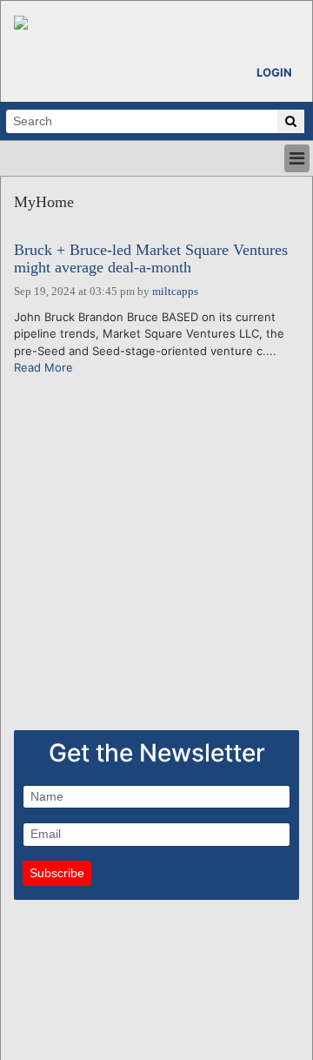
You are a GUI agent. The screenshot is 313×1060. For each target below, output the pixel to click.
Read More (43, 367)
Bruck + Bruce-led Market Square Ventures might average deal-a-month (151, 259)
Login (274, 72)
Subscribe (57, 873)
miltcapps (175, 291)
